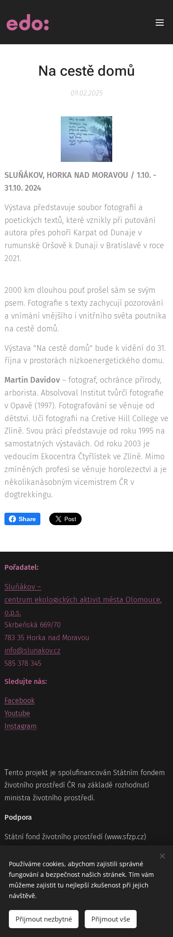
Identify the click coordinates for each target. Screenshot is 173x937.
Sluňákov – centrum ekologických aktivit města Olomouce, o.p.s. (82, 599)
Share (27, 518)
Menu (160, 22)
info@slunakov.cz (32, 650)
